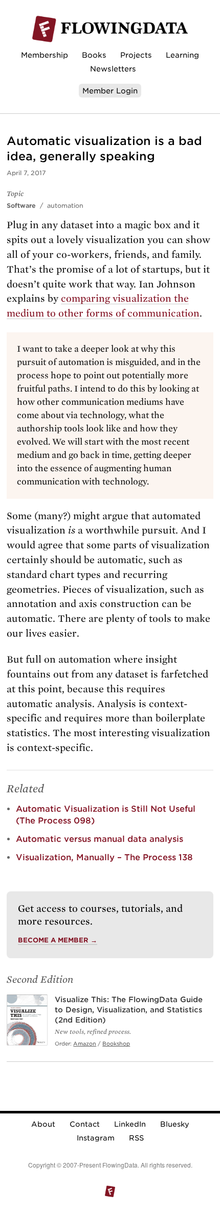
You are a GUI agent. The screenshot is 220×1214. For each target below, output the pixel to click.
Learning (182, 55)
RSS (136, 1138)
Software (21, 205)
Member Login (110, 90)
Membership (44, 55)
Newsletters (113, 68)
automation (65, 205)
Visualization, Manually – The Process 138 (104, 857)
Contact (85, 1124)
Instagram (96, 1138)
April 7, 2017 (26, 173)
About (43, 1124)
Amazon (84, 1043)
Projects (136, 55)
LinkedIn (130, 1124)
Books (94, 55)
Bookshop (116, 1043)
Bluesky (174, 1124)
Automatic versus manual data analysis (99, 839)
